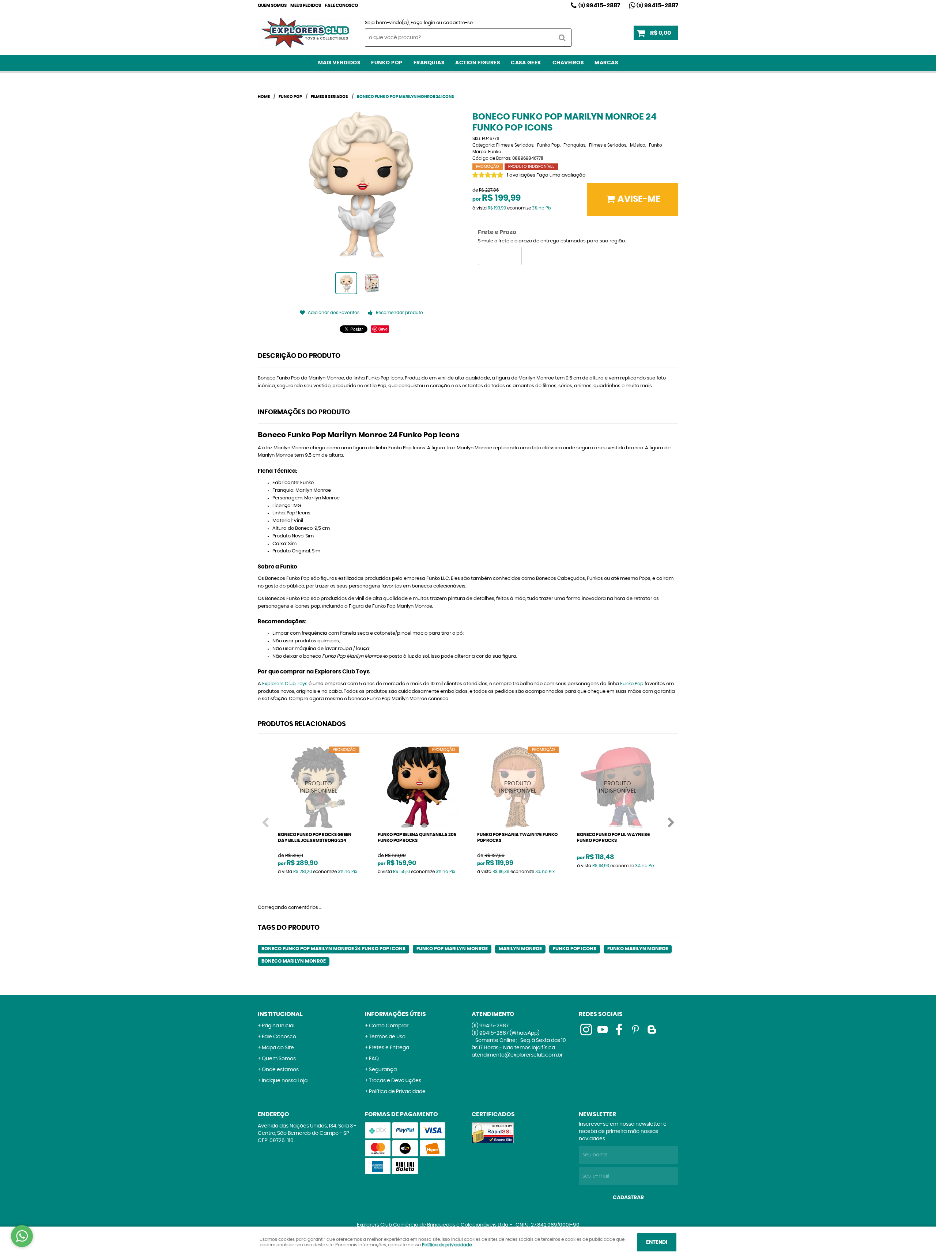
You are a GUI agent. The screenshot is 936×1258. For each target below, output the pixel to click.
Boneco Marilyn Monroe (293, 961)
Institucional (280, 1014)
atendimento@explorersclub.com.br (517, 1055)
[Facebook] (619, 1029)
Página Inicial (278, 1025)
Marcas (606, 62)
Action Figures (477, 62)
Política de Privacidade (397, 1091)
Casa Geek (526, 62)
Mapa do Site (278, 1047)
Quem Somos (272, 5)
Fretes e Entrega (389, 1047)
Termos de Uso (387, 1036)
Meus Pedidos (305, 5)
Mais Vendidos (339, 62)
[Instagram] (466, 5)
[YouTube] (602, 1029)
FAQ (374, 1058)
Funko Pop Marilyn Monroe (452, 949)
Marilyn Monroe (520, 949)
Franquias (429, 62)
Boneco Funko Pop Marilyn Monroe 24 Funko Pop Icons (333, 949)
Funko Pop (387, 62)
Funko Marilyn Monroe (637, 949)
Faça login (423, 22)
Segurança (383, 1069)
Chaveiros (568, 62)
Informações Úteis (395, 1014)
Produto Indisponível (318, 787)
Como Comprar (388, 1025)
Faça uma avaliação (560, 175)
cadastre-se (458, 22)
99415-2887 (599, 5)
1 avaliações (521, 175)
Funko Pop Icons (574, 949)
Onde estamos (280, 1069)
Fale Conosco (341, 5)
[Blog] (652, 1029)
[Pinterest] (635, 1029)
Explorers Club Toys (284, 683)
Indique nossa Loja (284, 1080)
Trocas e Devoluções (395, 1080)
